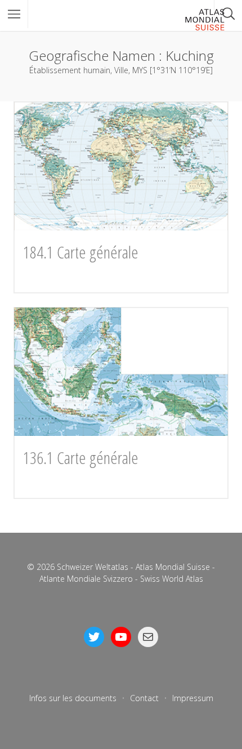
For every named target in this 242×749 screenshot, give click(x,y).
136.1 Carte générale (80, 457)
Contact (144, 698)
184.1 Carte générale (80, 252)
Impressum (192, 698)
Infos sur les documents (72, 698)
